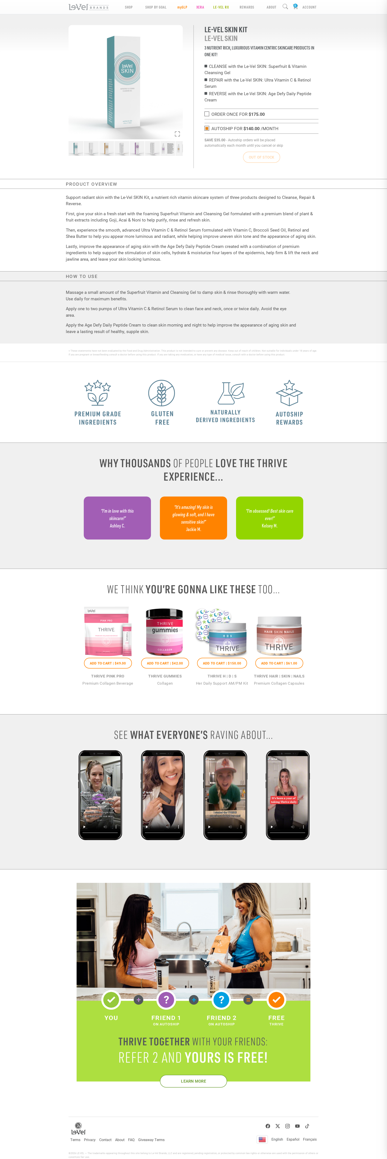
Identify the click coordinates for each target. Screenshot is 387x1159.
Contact (105, 1139)
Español (293, 1139)
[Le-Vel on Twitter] (277, 1126)
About (120, 1139)
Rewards (247, 7)
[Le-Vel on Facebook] (267, 1126)
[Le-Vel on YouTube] (297, 1126)
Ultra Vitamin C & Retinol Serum (171, 230)
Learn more (193, 1081)
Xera (200, 7)
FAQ (131, 1139)
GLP (182, 7)
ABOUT (271, 7)
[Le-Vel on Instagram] (287, 1126)
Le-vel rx (221, 7)
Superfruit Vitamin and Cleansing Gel (194, 213)
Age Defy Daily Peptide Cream (195, 246)
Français (310, 1139)
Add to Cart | (108, 663)
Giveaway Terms (151, 1139)
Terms (75, 1139)
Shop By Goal (156, 7)
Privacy (90, 1139)
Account (309, 7)
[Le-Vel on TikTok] (307, 1126)
